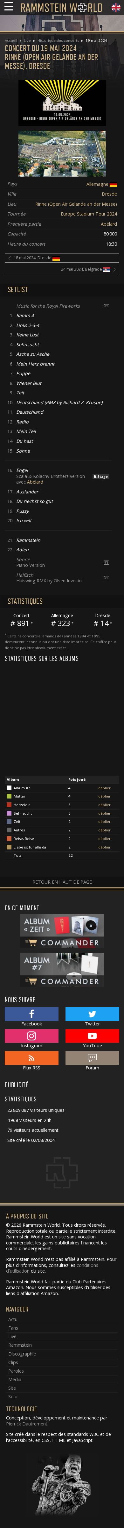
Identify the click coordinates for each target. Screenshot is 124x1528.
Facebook (31, 1024)
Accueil (11, 40)
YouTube (92, 1046)
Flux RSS (31, 1068)
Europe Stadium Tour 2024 (89, 214)
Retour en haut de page (62, 882)
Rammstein (20, 1345)
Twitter (92, 1024)
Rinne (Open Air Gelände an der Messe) (76, 204)
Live (27, 40)
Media (14, 1379)
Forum (92, 1068)
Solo (12, 1396)
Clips (13, 1362)
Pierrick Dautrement (26, 1424)
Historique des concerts (58, 40)
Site (12, 1388)
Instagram (31, 1046)
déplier (104, 788)
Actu (12, 1319)
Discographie (22, 1354)
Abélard (109, 224)
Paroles (16, 1371)
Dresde (109, 194)
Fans (13, 1328)
